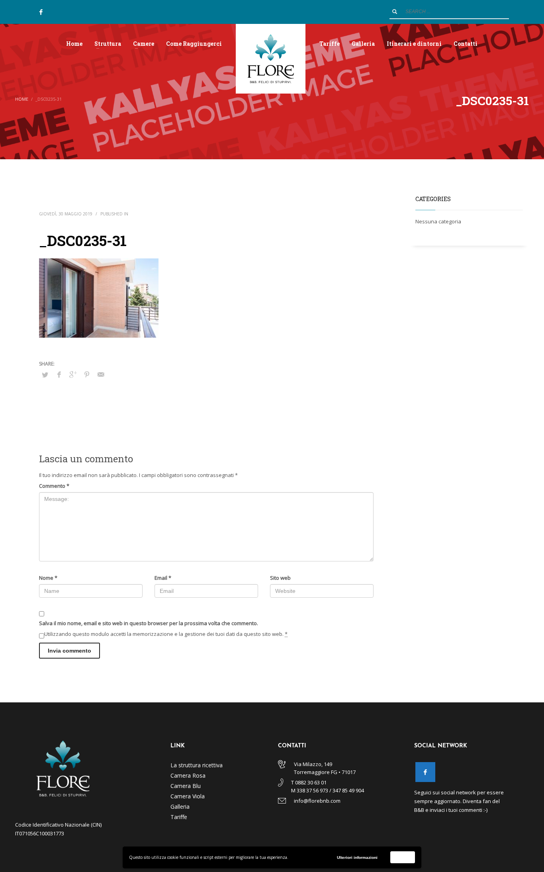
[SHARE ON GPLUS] (73, 374)
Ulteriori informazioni (357, 857)
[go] (395, 11)
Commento (54, 485)
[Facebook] (41, 12)
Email (163, 577)
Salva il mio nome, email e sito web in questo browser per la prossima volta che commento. (148, 623)
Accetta (402, 857)
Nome (48, 577)
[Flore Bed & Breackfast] (425, 772)
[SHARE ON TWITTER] (45, 375)
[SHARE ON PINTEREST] (87, 374)
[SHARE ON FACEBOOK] (59, 374)
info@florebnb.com (317, 800)
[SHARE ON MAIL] (101, 374)
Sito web (280, 577)
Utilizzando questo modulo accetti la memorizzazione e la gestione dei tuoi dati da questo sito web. (166, 633)
